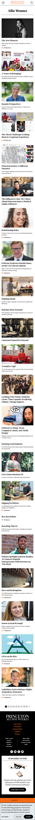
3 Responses (7, 597)
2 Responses (7, 47)
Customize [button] (4, 816)
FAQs (26, 744)
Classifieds (9, 746)
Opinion (17, 731)
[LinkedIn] (22, 752)
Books (9, 740)
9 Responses (7, 140)
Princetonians (17, 729)
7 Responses (7, 630)
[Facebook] (15, 752)
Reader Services (26, 742)
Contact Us (14, 800)
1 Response (6, 273)
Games (9, 744)
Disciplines (17, 726)
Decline (18, 816)
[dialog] (17, 811)
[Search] (31, 2)
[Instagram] (18, 752)
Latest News (17, 724)
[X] (11, 752)
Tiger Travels (9, 738)
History (17, 734)
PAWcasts (9, 742)
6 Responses (7, 237)
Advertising (26, 740)
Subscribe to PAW (17, 789)
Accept (28, 816)
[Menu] (3, 2)
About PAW (26, 738)
